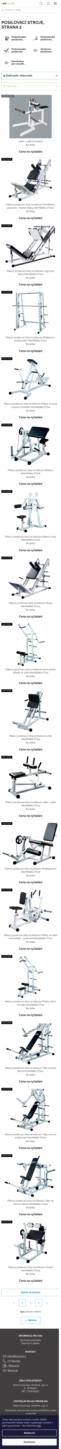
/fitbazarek (13, 1365)
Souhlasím (29, 1442)
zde (39, 1425)
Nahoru (32, 1320)
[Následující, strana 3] (38, 1303)
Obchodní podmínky (30, 1340)
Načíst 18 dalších (30, 1292)
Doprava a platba (30, 1343)
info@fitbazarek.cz (17, 1356)
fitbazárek (13, 1370)
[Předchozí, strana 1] (22, 1303)
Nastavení (29, 1433)
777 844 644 (14, 1360)
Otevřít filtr (11, 86)
